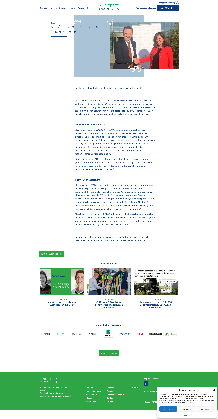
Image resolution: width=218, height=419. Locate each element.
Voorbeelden (91, 401)
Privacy (186, 415)
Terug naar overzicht (51, 254)
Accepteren (168, 409)
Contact (110, 398)
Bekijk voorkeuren (206, 409)
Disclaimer (111, 401)
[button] (213, 390)
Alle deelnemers (109, 353)
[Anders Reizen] (109, 7)
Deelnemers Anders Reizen (118, 394)
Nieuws (72, 8)
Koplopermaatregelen (95, 391)
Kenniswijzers (91, 394)
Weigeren (187, 409)
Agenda (81, 8)
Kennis (52, 8)
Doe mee (43, 8)
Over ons (62, 8)
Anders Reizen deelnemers (109, 325)
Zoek (87, 8)
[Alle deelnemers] (46, 334)
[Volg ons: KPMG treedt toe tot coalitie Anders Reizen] (146, 383)
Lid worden (166, 8)
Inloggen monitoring (167, 2)
